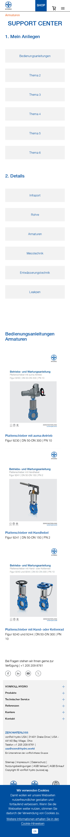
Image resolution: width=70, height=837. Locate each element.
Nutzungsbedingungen (18, 765)
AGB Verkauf (40, 765)
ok (35, 831)
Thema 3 (35, 94)
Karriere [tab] (10, 712)
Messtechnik (35, 253)
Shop (41, 5)
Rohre (35, 214)
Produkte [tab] (10, 693)
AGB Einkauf (57, 765)
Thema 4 (35, 114)
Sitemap (10, 762)
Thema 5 (35, 133)
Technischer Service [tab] (17, 699)
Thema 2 (35, 75)
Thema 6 (35, 152)
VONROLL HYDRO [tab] (16, 686)
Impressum (23, 762)
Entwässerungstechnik (35, 272)
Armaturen (35, 234)
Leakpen (35, 292)
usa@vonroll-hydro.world (20, 748)
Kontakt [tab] (10, 719)
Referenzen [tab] (12, 705)
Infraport (35, 195)
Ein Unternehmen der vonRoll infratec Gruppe (26, 753)
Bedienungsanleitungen (34, 56)
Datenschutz (38, 762)
